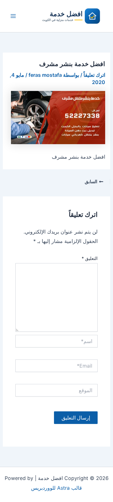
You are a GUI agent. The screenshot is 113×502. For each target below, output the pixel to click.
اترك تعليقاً (94, 75)
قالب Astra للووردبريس (56, 488)
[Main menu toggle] (13, 16)
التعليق (90, 258)
